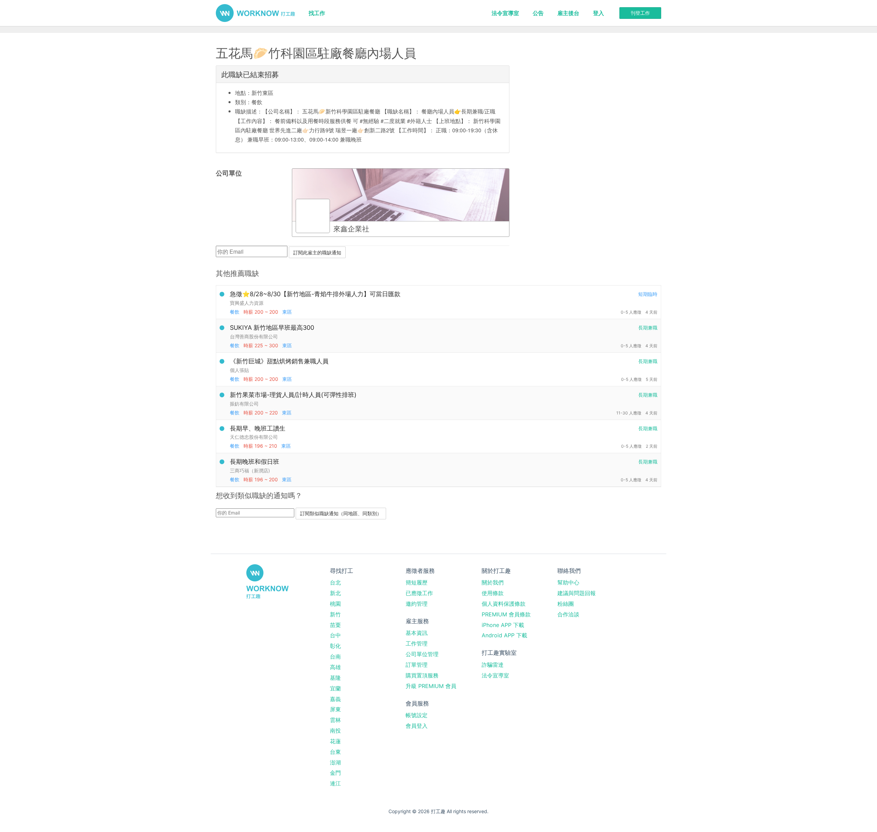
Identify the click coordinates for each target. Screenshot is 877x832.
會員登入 (417, 725)
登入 (598, 13)
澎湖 (335, 762)
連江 (335, 783)
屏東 (335, 709)
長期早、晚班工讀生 (257, 428)
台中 (335, 635)
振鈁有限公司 (244, 404)
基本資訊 (417, 632)
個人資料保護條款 (504, 603)
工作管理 (417, 643)
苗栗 (335, 625)
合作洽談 (568, 614)
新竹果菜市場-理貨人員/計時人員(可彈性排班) (293, 394)
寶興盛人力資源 (246, 303)
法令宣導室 (505, 13)
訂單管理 (417, 664)
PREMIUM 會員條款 (506, 614)
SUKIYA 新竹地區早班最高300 (272, 327)
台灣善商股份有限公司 (254, 336)
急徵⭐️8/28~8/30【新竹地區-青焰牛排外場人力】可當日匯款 (315, 294)
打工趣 (255, 13)
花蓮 (335, 741)
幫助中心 (568, 582)
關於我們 (493, 582)
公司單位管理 (422, 654)
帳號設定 (417, 715)
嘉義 (335, 699)
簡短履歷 (417, 582)
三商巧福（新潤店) (250, 470)
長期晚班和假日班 (254, 461)
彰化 (335, 645)
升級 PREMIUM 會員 (431, 686)
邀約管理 (417, 603)
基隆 (335, 677)
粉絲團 (565, 603)
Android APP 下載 (504, 635)
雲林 (335, 719)
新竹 (335, 614)
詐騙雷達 (493, 664)
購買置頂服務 (422, 675)
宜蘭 (335, 688)
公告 (538, 13)
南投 (335, 730)
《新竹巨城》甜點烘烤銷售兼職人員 (279, 361)
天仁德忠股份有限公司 (254, 437)
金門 (335, 772)
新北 (335, 593)
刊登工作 (640, 13)
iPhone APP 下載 (503, 625)
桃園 (335, 603)
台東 (335, 751)
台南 (335, 656)
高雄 (335, 667)
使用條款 (493, 593)
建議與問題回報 (576, 593)
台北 (335, 582)
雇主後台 (568, 13)
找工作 (317, 13)
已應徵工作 (419, 593)
